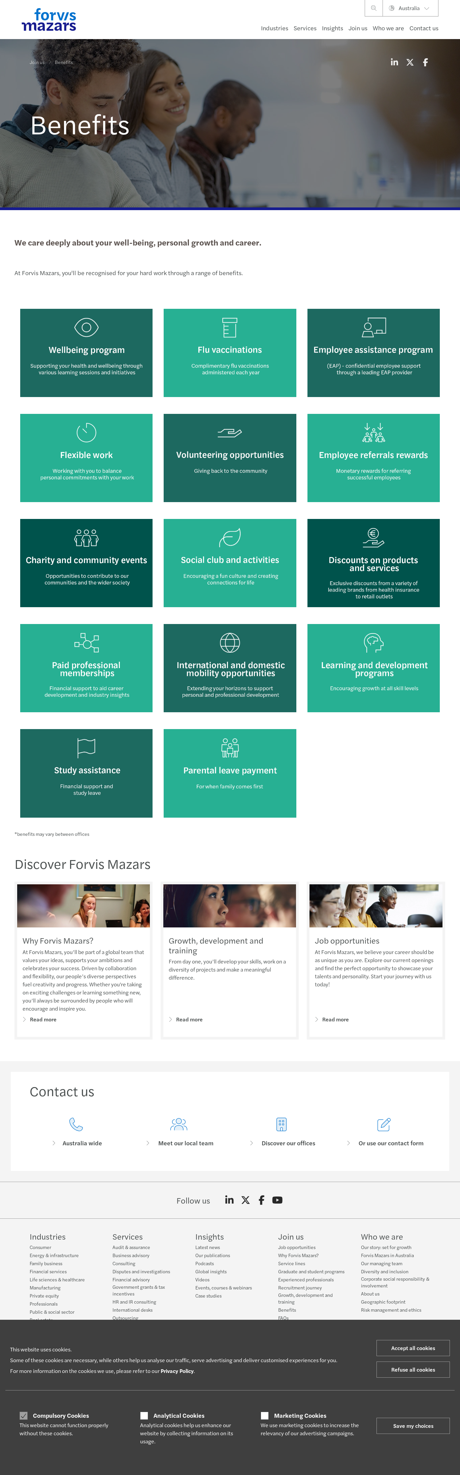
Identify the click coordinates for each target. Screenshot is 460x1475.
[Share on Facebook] (425, 62)
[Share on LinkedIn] (394, 62)
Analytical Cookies (179, 1415)
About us (370, 1293)
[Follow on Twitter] (246, 1200)
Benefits (287, 1309)
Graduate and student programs (311, 1271)
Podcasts (204, 1263)
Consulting (123, 1263)
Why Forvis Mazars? (58, 940)
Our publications (212, 1255)
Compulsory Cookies (61, 1415)
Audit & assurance (131, 1247)
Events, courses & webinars (223, 1287)
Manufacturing (45, 1287)
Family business (46, 1263)
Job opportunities (347, 940)
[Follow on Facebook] (261, 1200)
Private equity (44, 1295)
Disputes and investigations (141, 1271)
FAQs (283, 1317)
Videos (202, 1279)
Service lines (291, 1263)
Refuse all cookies (413, 1369)
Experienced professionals (306, 1279)
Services (305, 28)
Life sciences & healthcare (57, 1279)
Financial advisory (131, 1279)
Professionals (44, 1303)
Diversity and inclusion (384, 1271)
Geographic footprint (383, 1301)
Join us (358, 28)
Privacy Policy (177, 1371)
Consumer (40, 1247)
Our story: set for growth (386, 1247)
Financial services (48, 1271)
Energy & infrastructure (54, 1255)
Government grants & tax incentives (138, 1290)
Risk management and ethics (391, 1309)
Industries (274, 28)
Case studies (208, 1295)
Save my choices (413, 1426)
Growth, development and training (216, 945)
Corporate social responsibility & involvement (395, 1282)
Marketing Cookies (300, 1415)
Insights (332, 28)
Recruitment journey (300, 1287)
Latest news (207, 1247)
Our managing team (381, 1263)
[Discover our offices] (281, 1132)
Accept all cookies (413, 1348)
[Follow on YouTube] (278, 1200)
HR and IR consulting (134, 1301)
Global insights (211, 1271)
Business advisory (131, 1255)
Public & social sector (52, 1311)
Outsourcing (125, 1317)
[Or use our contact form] (384, 1132)
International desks (132, 1309)
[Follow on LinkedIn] (229, 1200)
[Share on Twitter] (410, 62)
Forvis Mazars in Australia (387, 1255)
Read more (43, 1019)
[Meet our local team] (178, 1132)
